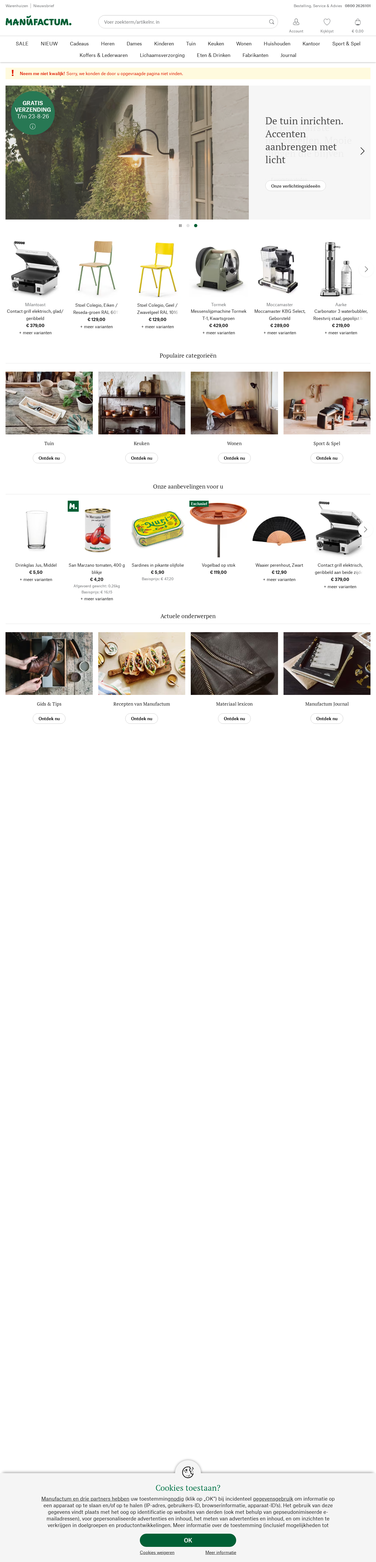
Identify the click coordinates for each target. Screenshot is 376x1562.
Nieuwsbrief (43, 5)
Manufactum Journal (327, 704)
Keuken (141, 443)
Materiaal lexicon (234, 704)
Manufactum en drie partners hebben (85, 1498)
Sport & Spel (327, 443)
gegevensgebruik (273, 1498)
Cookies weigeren (157, 1552)
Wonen (234, 443)
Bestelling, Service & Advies (332, 5)
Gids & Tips (49, 704)
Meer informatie (220, 1552)
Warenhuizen (17, 5)
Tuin (49, 443)
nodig (177, 1498)
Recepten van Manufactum (141, 704)
